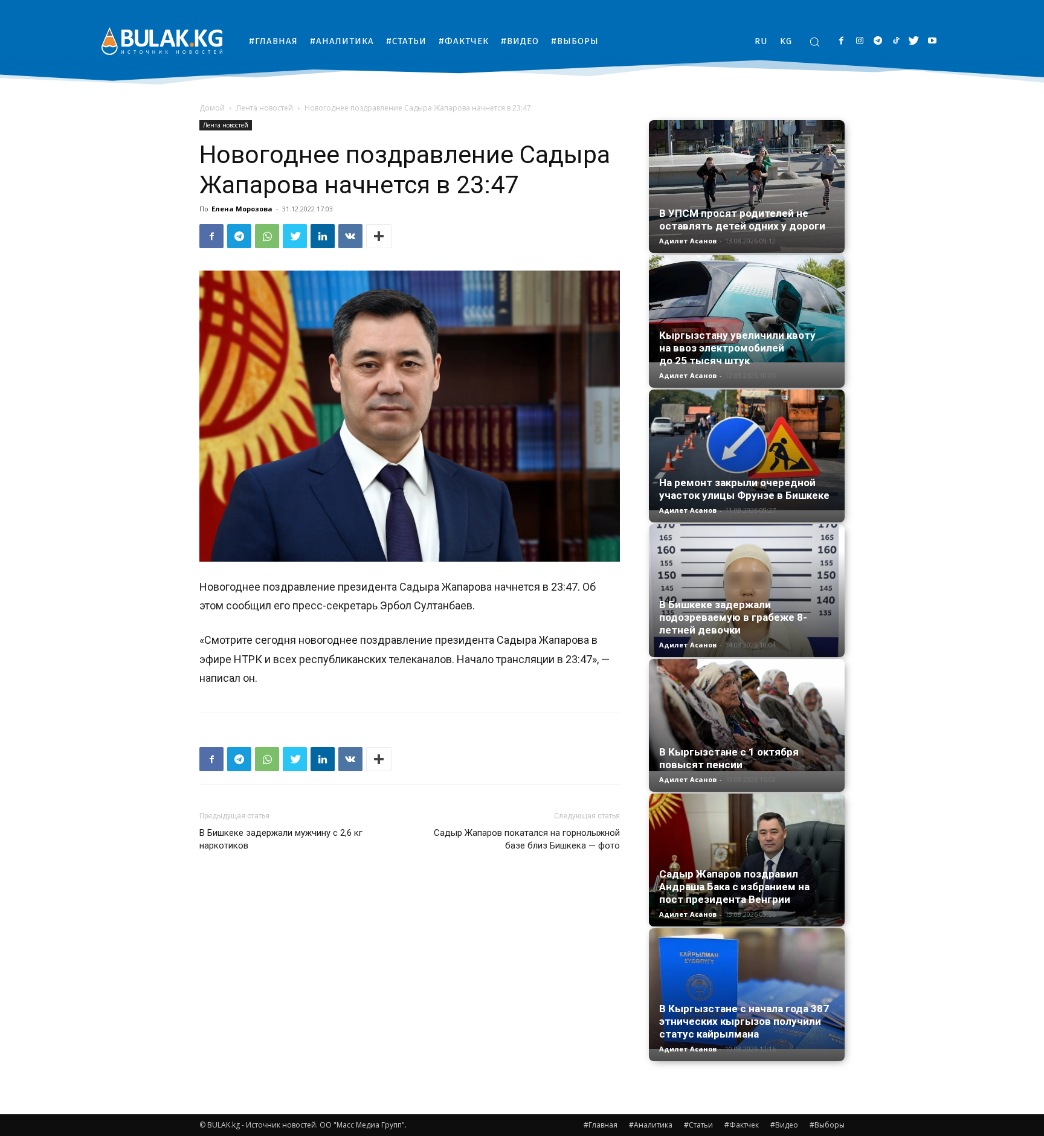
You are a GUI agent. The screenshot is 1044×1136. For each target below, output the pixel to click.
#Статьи (698, 1125)
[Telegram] (877, 41)
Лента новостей (264, 108)
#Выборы (827, 1125)
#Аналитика (650, 1125)
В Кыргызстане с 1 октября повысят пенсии (729, 758)
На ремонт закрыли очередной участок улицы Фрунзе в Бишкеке (744, 489)
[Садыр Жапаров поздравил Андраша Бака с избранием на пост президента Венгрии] (747, 860)
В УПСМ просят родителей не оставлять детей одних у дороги (742, 219)
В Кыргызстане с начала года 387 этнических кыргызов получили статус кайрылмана (744, 1021)
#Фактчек (741, 1125)
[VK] (350, 236)
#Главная (600, 1125)
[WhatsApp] (267, 236)
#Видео (784, 1125)
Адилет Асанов (688, 240)
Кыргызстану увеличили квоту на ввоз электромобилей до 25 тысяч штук (737, 348)
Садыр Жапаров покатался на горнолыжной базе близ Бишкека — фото (527, 839)
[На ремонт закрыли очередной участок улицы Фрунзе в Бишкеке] (747, 450)
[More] (379, 236)
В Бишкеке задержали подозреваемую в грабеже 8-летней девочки (733, 617)
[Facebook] (841, 41)
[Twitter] (913, 41)
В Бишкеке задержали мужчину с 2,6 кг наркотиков (280, 839)
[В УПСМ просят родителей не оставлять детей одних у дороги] (747, 186)
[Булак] (162, 40)
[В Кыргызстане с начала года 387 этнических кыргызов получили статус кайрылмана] (747, 988)
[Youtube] (931, 41)
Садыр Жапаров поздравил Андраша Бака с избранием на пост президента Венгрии (734, 886)
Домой (212, 108)
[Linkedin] (323, 236)
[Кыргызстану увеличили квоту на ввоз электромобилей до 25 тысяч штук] (747, 308)
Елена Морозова (241, 208)
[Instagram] (859, 41)
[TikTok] (895, 41)
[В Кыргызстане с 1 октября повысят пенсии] (747, 715)
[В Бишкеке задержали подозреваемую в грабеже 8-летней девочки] (747, 590)
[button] (814, 41)
